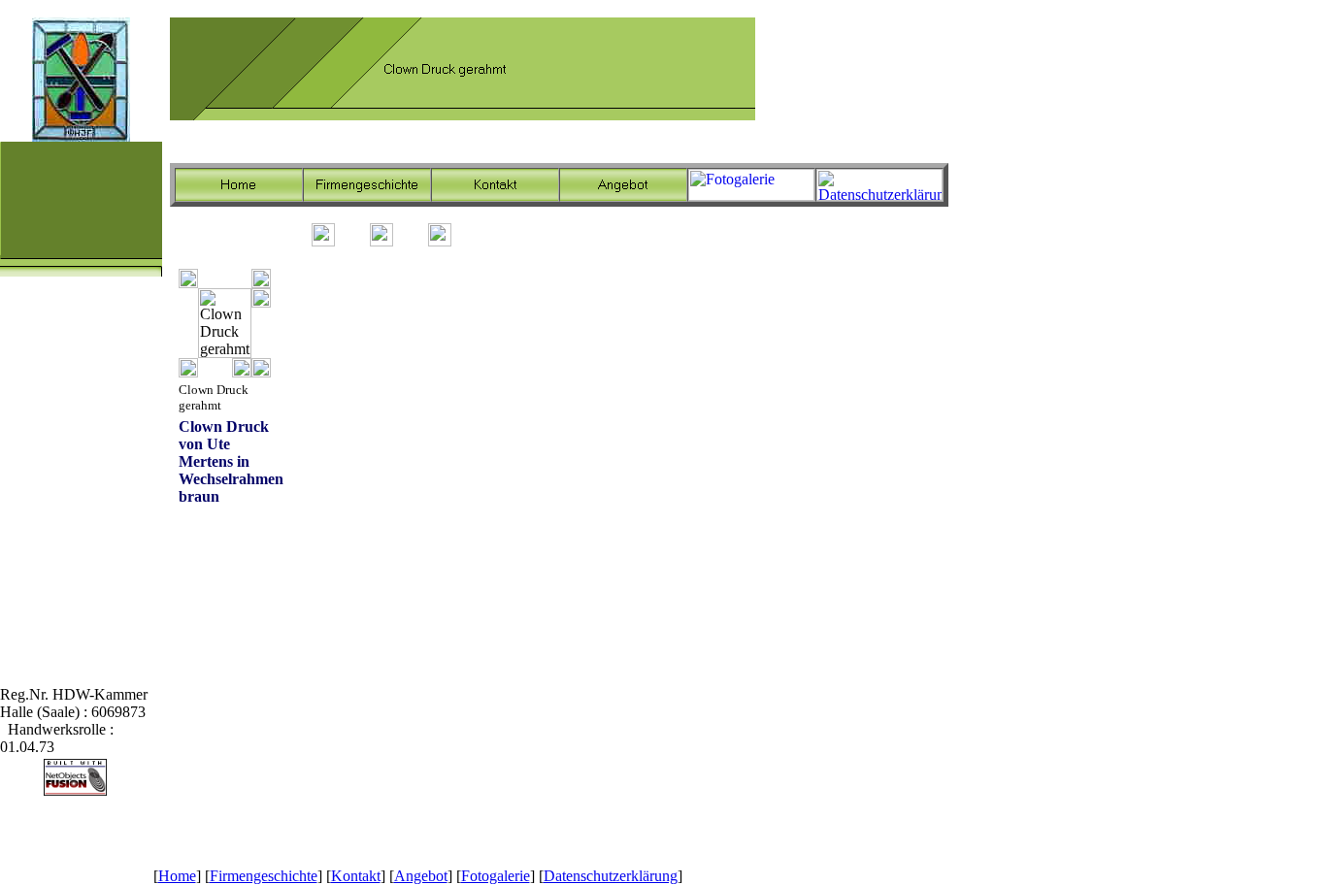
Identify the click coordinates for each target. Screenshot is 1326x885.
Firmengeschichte (263, 876)
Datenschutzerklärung (611, 876)
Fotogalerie (495, 876)
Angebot (421, 876)
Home (177, 876)
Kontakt (356, 876)
